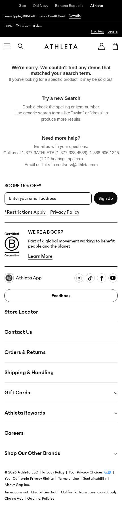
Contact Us (18, 332)
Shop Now (97, 31)
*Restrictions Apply (25, 212)
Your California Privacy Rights (29, 478)
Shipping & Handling (29, 372)
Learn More (40, 256)
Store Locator (21, 312)
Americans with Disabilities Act (31, 492)
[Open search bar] (20, 46)
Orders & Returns (25, 352)
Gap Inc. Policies (40, 498)
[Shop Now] (61, 29)
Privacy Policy (64, 212)
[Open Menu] (6, 46)
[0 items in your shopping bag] (115, 46)
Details (75, 16)
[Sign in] (101, 46)
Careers (14, 433)
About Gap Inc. (17, 485)
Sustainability (94, 478)
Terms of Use (68, 478)
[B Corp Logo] (12, 244)
